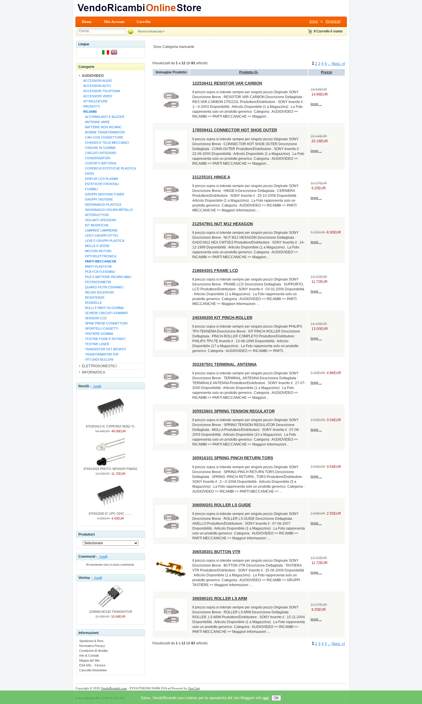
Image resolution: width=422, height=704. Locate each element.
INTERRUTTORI (95, 215)
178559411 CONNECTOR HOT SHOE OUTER (234, 130)
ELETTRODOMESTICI (99, 366)
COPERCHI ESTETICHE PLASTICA (109, 168)
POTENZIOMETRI (96, 282)
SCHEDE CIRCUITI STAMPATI (105, 313)
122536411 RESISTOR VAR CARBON (227, 83)
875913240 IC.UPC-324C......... (110, 513)
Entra (313, 22)
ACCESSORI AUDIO (97, 80)
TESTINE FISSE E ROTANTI (103, 339)
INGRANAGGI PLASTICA (101, 204)
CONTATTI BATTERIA (99, 163)
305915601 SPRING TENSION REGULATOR (233, 411)
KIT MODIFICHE (95, 225)
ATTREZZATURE (95, 101)
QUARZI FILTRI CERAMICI (102, 287)
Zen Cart (194, 688)
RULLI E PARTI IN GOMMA (103, 308)
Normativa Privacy (92, 645)
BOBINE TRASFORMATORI (103, 132)
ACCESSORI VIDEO (97, 96)
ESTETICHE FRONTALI (100, 184)
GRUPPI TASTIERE (97, 199)
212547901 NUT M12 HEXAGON (222, 223)
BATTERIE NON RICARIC (102, 127)
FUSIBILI (90, 189)
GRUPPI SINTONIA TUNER (103, 194)
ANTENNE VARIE (96, 122)
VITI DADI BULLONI (97, 359)
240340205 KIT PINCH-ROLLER (222, 317)
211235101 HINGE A (211, 177)
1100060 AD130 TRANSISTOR (110, 611)
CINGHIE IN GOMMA (98, 147)
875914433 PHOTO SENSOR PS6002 (110, 468)
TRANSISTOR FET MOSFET (104, 349)
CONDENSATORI (96, 158)
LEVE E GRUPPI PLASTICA (103, 240)
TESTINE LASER (95, 344)
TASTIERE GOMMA (97, 333)
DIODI (88, 173)
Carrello (144, 22)
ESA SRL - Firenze (92, 665)
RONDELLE (92, 302)
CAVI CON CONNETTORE (102, 137)
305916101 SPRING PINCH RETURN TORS (232, 458)
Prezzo (326, 72)
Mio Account (114, 22)
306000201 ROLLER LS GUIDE (221, 505)
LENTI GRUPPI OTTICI (100, 235)
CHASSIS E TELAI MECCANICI (105, 142)
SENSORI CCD (94, 318)
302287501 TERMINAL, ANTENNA (224, 364)
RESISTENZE (93, 297)
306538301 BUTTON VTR (216, 551)
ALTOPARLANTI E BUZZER (103, 116)
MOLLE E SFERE (96, 246)
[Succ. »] (338, 63)
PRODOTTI (91, 106)
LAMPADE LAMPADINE (100, 230)
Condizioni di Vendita (93, 650)
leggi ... (316, 104)
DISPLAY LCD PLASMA (100, 178)
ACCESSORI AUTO (96, 85)
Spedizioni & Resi (91, 641)
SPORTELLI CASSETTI (100, 328)
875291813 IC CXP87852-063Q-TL (110, 426)
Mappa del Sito (89, 660)
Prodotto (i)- (248, 72)
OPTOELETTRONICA (99, 256)
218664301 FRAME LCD (215, 270)
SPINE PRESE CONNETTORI (104, 323)
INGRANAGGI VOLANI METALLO (107, 209)
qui (266, 698)
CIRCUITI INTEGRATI (99, 153)
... (329, 63)
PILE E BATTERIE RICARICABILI (106, 277)
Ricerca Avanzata (150, 31)
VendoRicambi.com (114, 688)
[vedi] (96, 386)
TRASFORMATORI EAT (100, 354)
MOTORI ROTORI (96, 251)
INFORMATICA (93, 372)
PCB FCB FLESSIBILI (98, 271)
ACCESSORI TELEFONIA (101, 91)
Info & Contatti (89, 655)
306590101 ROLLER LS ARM (219, 598)
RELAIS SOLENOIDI (98, 292)
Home (87, 22)
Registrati (333, 22)
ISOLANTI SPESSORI (99, 220)
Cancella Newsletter (93, 670)
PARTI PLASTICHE (97, 266)
